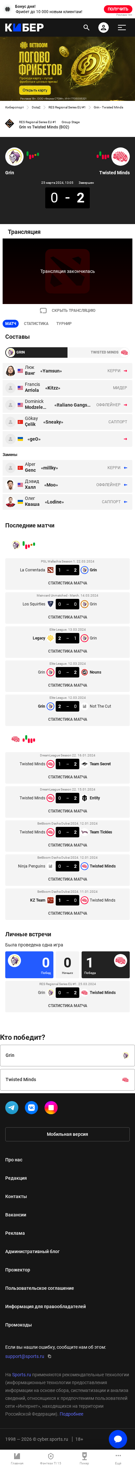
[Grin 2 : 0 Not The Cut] (28, 153)
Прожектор (17, 1269)
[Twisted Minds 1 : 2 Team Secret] (108, 156)
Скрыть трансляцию (73, 310)
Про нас (13, 1159)
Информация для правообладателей (45, 1306)
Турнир (64, 323)
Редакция (16, 1178)
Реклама (15, 1233)
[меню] (122, 27)
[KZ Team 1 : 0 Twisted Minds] (98, 156)
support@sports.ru (24, 1356)
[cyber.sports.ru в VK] (33, 1109)
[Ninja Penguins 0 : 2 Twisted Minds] (100, 153)
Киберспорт (14, 107)
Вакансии (15, 1214)
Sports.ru (21, 1374)
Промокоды (18, 1324)
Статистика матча (67, 583)
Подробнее (71, 1414)
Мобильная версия (67, 1134)
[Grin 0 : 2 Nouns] (30, 157)
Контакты (16, 1196)
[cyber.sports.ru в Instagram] (52, 1109)
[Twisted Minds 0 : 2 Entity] (105, 157)
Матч (10, 323)
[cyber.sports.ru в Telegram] (13, 1109)
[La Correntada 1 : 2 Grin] (38, 154)
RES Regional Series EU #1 (67, 107)
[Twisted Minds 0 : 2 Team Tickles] (103, 157)
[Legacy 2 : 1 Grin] (33, 156)
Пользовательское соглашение (39, 1288)
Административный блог (32, 1251)
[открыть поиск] (86, 27)
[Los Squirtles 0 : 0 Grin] (35, 155)
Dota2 (36, 107)
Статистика (36, 323)
